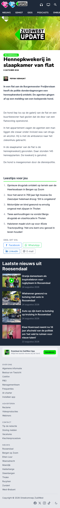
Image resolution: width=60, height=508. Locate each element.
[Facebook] (35, 503)
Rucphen (6, 481)
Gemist (19, 12)
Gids (30, 12)
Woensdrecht (8, 461)
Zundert (6, 485)
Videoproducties (10, 411)
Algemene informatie (12, 368)
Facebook (14, 245)
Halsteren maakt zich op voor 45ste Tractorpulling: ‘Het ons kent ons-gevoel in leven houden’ (31, 227)
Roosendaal (11, 55)
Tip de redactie (9, 426)
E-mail (30, 251)
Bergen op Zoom (10, 453)
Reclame (6, 407)
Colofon (6, 376)
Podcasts (42, 12)
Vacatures (7, 434)
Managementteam (11, 384)
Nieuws (6, 12)
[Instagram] (44, 503)
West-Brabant (8, 489)
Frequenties (8, 388)
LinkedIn (13, 251)
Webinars (6, 415)
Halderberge (8, 469)
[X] (39, 503)
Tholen (5, 477)
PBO (4, 380)
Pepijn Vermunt (18, 78)
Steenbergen (8, 473)
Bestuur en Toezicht (11, 372)
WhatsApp (34, 245)
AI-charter (7, 393)
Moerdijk (6, 465)
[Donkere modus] (56, 503)
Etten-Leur (7, 457)
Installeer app (8, 397)
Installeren (49, 352)
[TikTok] (49, 503)
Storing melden (9, 430)
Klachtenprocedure (11, 438)
